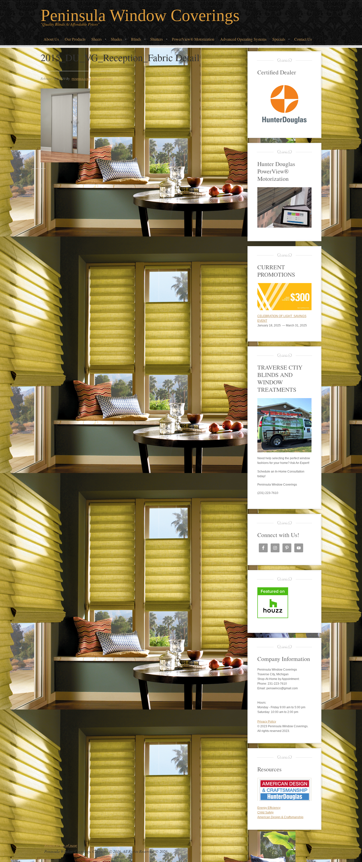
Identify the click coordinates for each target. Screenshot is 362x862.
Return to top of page (60, 845)
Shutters (155, 40)
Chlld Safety (265, 812)
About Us (51, 39)
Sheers (95, 40)
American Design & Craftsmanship (280, 817)
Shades (115, 40)
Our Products (75, 39)
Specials (277, 40)
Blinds (134, 40)
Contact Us (303, 39)
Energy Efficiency (268, 808)
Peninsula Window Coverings (140, 15)
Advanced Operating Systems (243, 39)
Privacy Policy (266, 721)
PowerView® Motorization (193, 39)
